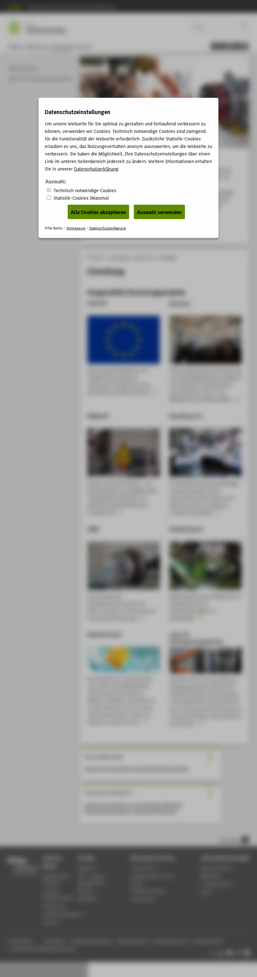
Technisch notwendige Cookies (85, 190)
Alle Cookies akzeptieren (98, 212)
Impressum (76, 228)
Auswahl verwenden (159, 212)
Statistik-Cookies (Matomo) (81, 197)
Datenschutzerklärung (96, 168)
